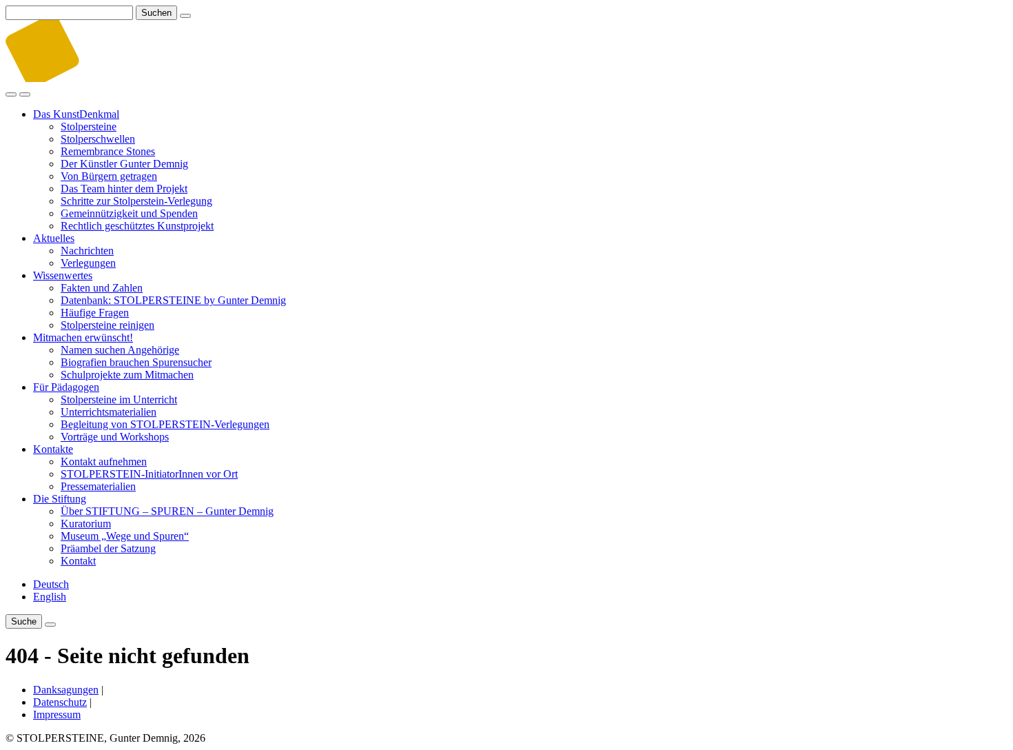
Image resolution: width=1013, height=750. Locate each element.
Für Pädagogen (66, 387)
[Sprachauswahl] (50, 624)
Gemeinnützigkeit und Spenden (129, 213)
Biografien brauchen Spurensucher (136, 362)
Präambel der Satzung (108, 548)
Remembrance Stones (108, 151)
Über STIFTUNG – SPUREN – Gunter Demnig (167, 511)
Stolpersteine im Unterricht (119, 399)
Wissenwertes (62, 275)
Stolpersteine (88, 126)
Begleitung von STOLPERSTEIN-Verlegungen (165, 424)
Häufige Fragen (95, 312)
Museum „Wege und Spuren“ (125, 536)
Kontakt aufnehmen (104, 461)
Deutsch (51, 584)
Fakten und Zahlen (102, 288)
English (49, 596)
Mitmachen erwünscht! (83, 337)
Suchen (156, 13)
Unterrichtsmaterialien (108, 412)
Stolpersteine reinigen (107, 325)
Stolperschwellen (98, 139)
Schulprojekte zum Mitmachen (127, 375)
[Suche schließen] (185, 16)
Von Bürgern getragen (109, 176)
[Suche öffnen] (11, 94)
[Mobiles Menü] (24, 94)
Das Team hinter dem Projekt (124, 188)
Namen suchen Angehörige (120, 350)
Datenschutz (60, 702)
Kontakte (53, 449)
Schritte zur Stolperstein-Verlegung (136, 201)
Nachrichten (87, 250)
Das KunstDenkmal (76, 114)
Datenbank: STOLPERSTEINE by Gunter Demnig (173, 300)
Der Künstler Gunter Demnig (124, 164)
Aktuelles (53, 238)
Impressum (57, 714)
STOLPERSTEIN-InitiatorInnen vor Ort (149, 474)
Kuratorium (86, 523)
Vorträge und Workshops (115, 437)
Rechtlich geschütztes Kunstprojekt (137, 226)
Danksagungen (66, 690)
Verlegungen (88, 263)
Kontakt (78, 561)
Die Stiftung (59, 499)
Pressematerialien (98, 486)
